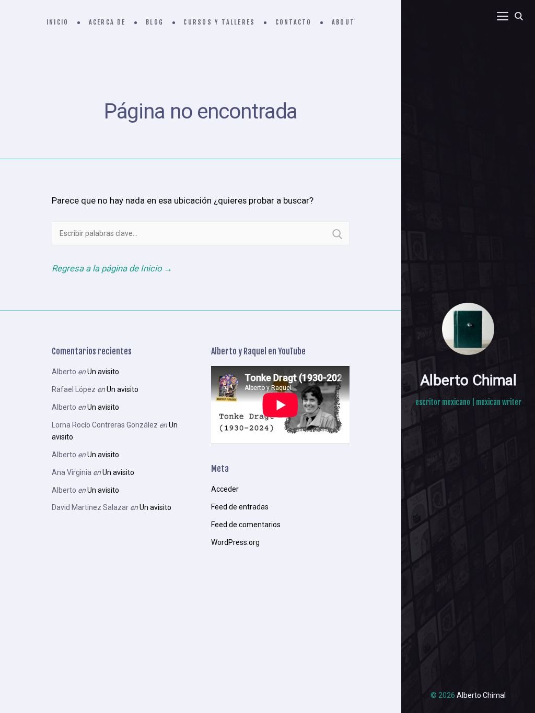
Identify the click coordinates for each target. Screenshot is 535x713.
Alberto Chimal (468, 380)
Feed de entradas (240, 507)
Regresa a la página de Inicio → (112, 269)
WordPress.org (235, 542)
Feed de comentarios (246, 524)
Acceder (225, 489)
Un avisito (103, 371)
